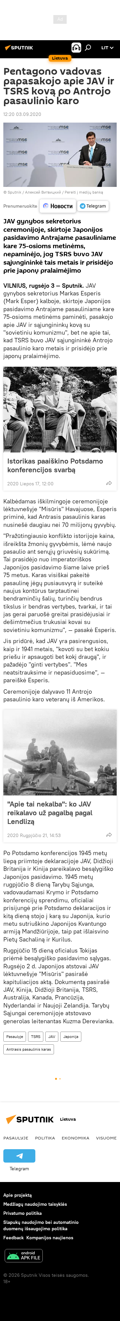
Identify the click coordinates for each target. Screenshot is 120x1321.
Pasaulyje (14, 1036)
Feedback (13, 1238)
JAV (51, 1036)
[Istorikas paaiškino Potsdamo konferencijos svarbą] (60, 410)
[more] (109, 483)
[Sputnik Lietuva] (20, 50)
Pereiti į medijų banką (84, 192)
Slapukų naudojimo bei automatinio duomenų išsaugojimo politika (41, 1225)
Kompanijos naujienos (49, 1238)
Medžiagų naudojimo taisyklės (35, 1204)
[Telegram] (93, 206)
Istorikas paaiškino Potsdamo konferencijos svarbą (55, 465)
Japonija (70, 1036)
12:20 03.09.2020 (22, 114)
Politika (45, 1138)
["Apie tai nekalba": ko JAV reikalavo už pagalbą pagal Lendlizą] (60, 752)
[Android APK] (23, 1256)
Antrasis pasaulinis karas (28, 1049)
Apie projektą (17, 1195)
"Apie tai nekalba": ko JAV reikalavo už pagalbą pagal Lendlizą (49, 812)
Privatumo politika (22, 1213)
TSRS (35, 1036)
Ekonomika (75, 1138)
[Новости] (58, 206)
